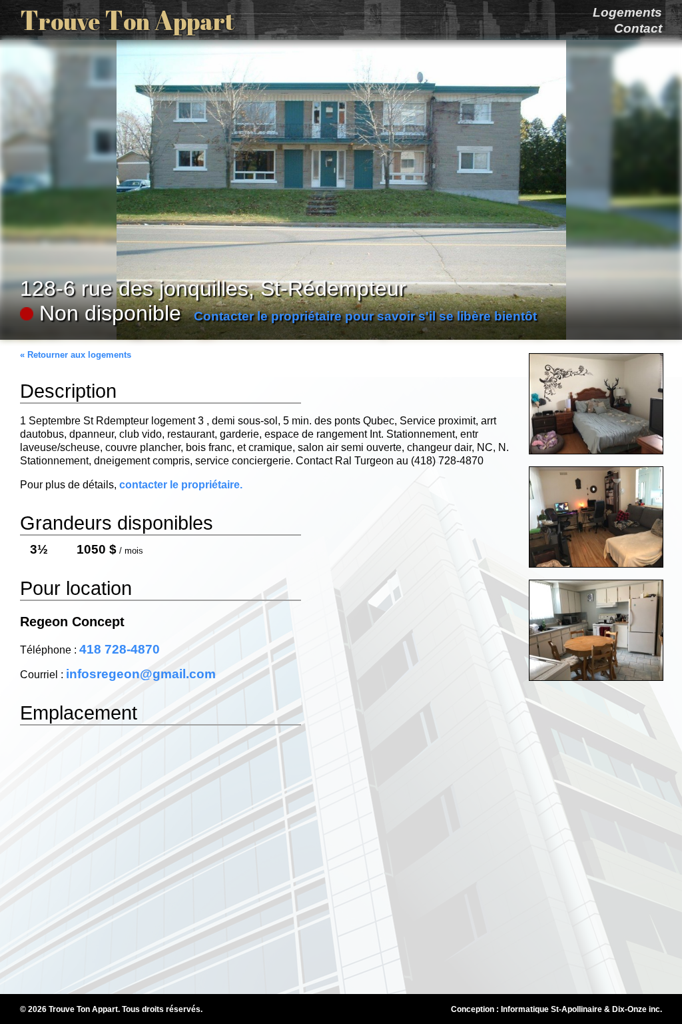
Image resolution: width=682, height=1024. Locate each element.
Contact (638, 28)
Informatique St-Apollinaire (551, 1009)
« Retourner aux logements (75, 355)
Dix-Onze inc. (637, 1009)
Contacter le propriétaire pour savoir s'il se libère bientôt (365, 316)
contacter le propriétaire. (180, 484)
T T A (127, 20)
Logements (627, 12)
